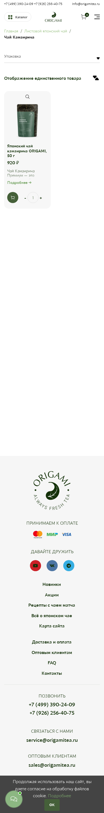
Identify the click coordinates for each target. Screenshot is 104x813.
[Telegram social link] (68, 565)
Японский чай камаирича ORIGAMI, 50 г (27, 150)
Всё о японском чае (51, 615)
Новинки (51, 584)
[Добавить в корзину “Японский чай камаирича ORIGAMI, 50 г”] (12, 197)
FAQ (52, 662)
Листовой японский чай (45, 31)
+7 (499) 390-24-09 (52, 704)
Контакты (52, 673)
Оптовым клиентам (52, 652)
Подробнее (59, 795)
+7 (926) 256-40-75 (52, 713)
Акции (52, 594)
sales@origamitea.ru (52, 765)
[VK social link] (52, 565)
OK (52, 804)
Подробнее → (19, 182)
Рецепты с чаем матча (51, 604)
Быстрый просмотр (27, 96)
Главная (11, 31)
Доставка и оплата (52, 641)
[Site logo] (53, 16)
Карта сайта (52, 625)
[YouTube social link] (35, 565)
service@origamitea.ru (52, 740)
